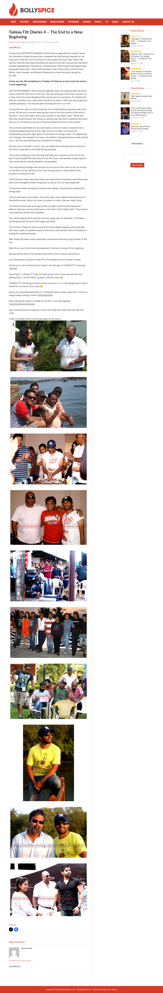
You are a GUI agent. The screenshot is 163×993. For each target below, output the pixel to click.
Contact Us (128, 22)
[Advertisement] (107, 8)
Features (24, 22)
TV (107, 22)
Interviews (73, 22)
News (13, 22)
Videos (115, 22)
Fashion (87, 22)
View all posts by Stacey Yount (20, 961)
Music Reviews (57, 22)
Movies (12, 42)
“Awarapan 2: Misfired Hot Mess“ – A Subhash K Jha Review (141, 41)
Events (98, 22)
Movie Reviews (39, 22)
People (23, 42)
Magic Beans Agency (109, 989)
